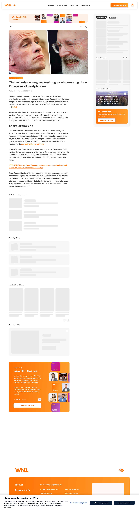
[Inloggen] (132, 5)
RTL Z (14, 107)
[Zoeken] (106, 5)
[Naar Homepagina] (10, 5)
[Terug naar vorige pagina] (11, 27)
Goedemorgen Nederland (49, 489)
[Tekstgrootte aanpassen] (81, 27)
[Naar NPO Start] (121, 470)
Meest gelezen (101, 17)
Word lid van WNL (119, 5)
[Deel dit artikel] (86, 27)
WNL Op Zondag (46, 493)
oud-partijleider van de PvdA (32, 144)
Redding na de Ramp (72, 489)
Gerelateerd (112, 17)
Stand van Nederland (16, 78)
